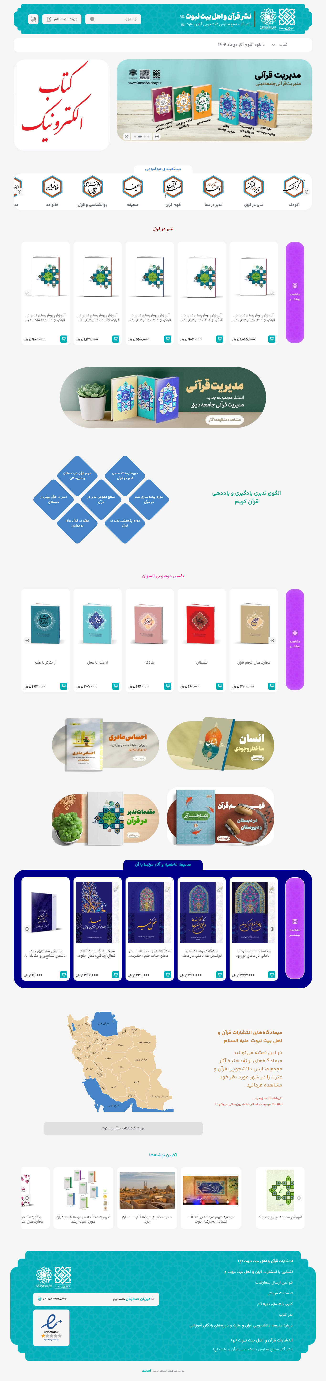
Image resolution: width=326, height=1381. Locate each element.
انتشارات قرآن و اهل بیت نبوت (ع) (265, 1261)
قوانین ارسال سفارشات (274, 1283)
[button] (157, 136)
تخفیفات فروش (280, 1293)
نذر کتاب (286, 1315)
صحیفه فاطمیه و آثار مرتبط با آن (163, 864)
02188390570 (54, 1299)
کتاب (283, 45)
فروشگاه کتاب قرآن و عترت (123, 1129)
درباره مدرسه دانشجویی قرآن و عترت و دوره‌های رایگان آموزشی (241, 1326)
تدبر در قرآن (163, 229)
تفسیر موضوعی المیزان (163, 576)
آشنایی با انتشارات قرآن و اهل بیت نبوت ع (258, 1272)
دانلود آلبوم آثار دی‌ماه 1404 (241, 45)
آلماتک (146, 1371)
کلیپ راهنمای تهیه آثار (275, 1304)
